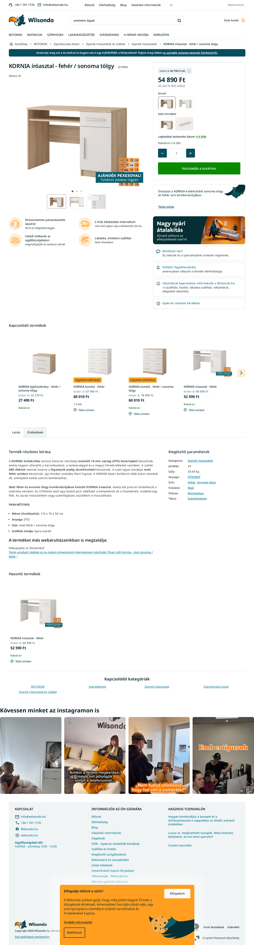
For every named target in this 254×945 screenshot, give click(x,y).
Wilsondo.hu (29, 829)
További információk (78, 922)
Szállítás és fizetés (104, 849)
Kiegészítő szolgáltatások (109, 854)
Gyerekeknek (97, 686)
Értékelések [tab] (35, 432)
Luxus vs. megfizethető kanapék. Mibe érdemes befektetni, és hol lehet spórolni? (200, 835)
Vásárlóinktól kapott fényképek (113, 871)
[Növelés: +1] (190, 153)
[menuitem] (15, 35)
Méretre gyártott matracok (110, 881)
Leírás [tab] (16, 432)
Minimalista (196, 493)
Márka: (15, 76)
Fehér (191, 482)
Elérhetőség (107, 5)
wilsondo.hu (29, 835)
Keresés (179, 20)
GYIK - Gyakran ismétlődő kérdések (116, 844)
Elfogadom (177, 893)
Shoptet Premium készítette (220, 938)
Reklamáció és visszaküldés (110, 860)
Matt (191, 488)
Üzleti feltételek (102, 865)
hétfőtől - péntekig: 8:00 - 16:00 (36, 844)
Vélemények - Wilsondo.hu (110, 876)
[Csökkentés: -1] (162, 153)
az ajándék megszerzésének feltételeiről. (190, 53)
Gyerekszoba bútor (216, 686)
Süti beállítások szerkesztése (32, 937)
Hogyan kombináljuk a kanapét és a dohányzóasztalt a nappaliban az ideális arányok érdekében (201, 820)
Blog (123, 5)
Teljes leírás (166, 207)
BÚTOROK (38, 686)
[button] (72, 191)
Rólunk (89, 5)
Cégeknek (98, 838)
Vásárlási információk (146, 5)
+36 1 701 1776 (31, 823)
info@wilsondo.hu (33, 816)
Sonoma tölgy (206, 482)
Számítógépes (197, 498)
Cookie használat (180, 845)
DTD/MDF (194, 477)
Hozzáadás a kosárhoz (199, 168)
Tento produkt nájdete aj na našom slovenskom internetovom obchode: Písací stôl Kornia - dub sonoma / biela (81, 554)
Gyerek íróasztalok (200, 461)
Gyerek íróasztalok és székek (38, 692)
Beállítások (74, 932)
